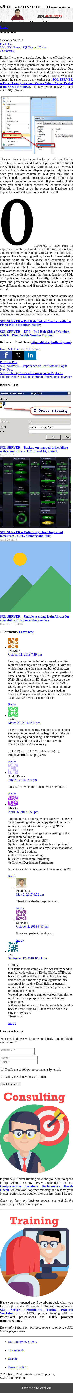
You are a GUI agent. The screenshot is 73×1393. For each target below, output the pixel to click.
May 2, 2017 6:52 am (30, 894)
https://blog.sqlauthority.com (51, 342)
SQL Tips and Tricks (34, 47)
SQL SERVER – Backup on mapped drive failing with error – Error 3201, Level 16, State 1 (34, 449)
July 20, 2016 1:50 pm (22, 780)
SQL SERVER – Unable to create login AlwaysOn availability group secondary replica (34, 618)
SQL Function (16, 349)
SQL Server (14, 47)
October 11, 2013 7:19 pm (25, 654)
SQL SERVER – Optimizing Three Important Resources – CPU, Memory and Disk (31, 534)
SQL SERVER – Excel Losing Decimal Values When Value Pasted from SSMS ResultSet (36, 83)
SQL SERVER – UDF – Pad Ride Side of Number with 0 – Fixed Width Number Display (34, 333)
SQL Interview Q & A (22, 1341)
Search (12, 1358)
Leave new (26, 632)
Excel (3, 349)
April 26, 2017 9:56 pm (23, 812)
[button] (6, 355)
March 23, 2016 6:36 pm (24, 723)
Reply (12, 704)
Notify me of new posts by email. (26, 1076)
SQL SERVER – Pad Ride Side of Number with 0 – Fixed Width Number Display (35, 322)
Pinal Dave (6, 44)
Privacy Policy (17, 1367)
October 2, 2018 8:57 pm (32, 926)
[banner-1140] (36, 19)
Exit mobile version (36, 1388)
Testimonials (16, 1350)
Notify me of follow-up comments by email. (33, 1069)
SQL (2, 47)
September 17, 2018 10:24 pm (27, 958)
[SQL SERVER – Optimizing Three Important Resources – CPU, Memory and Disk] (35, 526)
